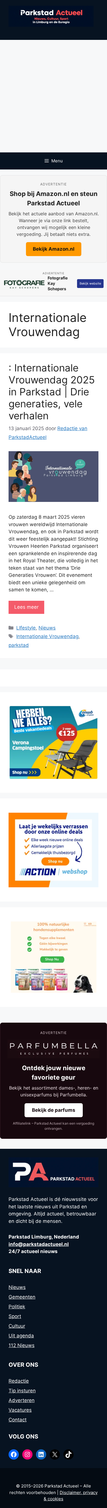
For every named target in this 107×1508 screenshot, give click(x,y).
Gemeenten (22, 1297)
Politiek (17, 1306)
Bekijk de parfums (53, 1110)
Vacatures (20, 1410)
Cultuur (17, 1326)
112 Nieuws (22, 1345)
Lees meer (26, 607)
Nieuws (47, 628)
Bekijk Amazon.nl (53, 249)
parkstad (19, 645)
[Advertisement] (53, 96)
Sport (15, 1316)
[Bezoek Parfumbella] (53, 1049)
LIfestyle (26, 628)
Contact (18, 1420)
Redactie (19, 1381)
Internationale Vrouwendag (47, 636)
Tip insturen (22, 1390)
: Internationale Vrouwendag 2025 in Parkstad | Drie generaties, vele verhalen (52, 392)
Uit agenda (21, 1336)
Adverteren (22, 1400)
